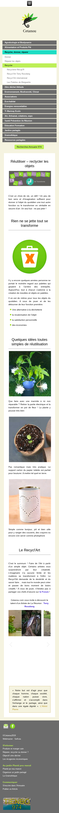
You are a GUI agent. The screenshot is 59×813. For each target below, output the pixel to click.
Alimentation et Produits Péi (18, 47)
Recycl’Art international (17, 78)
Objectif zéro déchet (11, 755)
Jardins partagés (12, 130)
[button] (10, 644)
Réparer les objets (13, 61)
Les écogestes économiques (15, 759)
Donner (8, 57)
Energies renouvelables (16, 106)
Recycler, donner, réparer (16, 52)
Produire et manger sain (13, 749)
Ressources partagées (15, 140)
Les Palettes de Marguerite (19, 82)
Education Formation (15, 125)
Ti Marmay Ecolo (13, 111)
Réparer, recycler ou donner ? (15, 752)
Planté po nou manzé (12, 769)
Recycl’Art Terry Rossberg (18, 74)
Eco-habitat (10, 101)
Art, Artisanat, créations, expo (19, 116)
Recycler (8, 65)
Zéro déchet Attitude (14, 87)
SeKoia (18, 739)
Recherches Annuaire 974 (29, 147)
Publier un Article (10, 789)
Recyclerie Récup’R (15, 69)
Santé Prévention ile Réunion (18, 121)
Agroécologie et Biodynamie (18, 42)
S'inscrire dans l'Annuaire (14, 785)
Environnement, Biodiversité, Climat (22, 92)
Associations (11, 97)
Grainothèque (11, 135)
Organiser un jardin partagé (14, 772)
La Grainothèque (10, 776)
